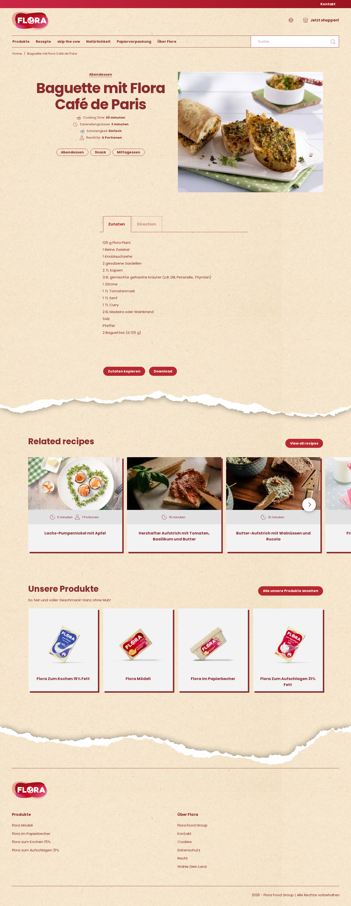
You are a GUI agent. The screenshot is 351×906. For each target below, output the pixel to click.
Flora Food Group (192, 825)
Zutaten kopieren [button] (124, 371)
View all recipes (304, 443)
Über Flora (166, 41)
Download (163, 371)
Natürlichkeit (98, 41)
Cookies (184, 841)
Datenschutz (188, 850)
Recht (182, 858)
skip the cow (68, 41)
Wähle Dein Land (192, 866)
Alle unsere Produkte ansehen (290, 590)
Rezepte (43, 41)
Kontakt (327, 4)
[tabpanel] (175, 288)
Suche (333, 42)
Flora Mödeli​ (22, 825)
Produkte (21, 41)
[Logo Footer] (30, 783)
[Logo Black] (30, 10)
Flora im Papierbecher (31, 833)
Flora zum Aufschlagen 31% (35, 850)
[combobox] (295, 41)
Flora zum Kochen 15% (31, 841)
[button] (290, 20)
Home (17, 53)
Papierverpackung (134, 41)
